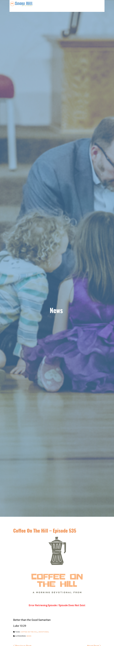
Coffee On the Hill (29, 632)
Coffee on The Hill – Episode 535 (44, 530)
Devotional (44, 632)
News (29, 636)
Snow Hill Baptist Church (21, 6)
